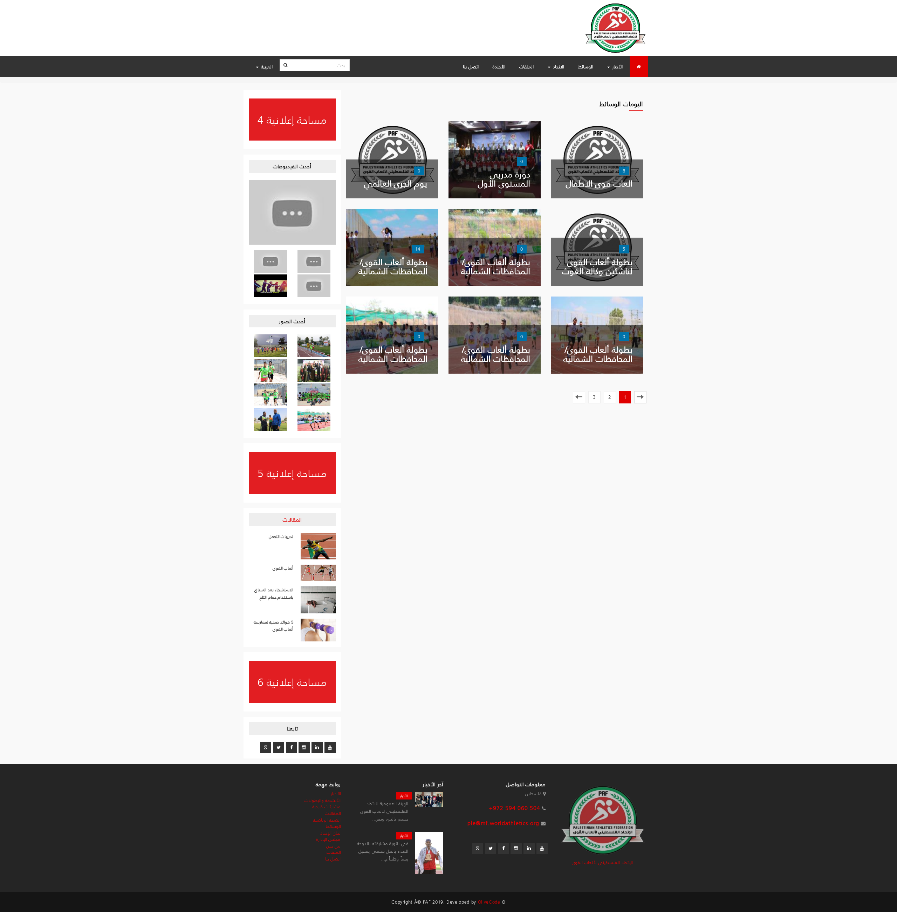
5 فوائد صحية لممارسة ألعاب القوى (274, 625)
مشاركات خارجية (326, 806)
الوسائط (585, 66)
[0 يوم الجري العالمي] (392, 159)
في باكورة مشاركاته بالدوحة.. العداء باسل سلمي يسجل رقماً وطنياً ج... (381, 851)
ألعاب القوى (283, 568)
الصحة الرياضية (327, 819)
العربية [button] (266, 66)
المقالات (292, 519)
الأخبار (404, 795)
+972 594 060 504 (514, 807)
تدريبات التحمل (281, 536)
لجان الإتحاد (330, 832)
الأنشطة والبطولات (322, 800)
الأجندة (499, 66)
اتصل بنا (471, 66)
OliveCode (489, 901)
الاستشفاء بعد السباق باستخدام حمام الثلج (273, 593)
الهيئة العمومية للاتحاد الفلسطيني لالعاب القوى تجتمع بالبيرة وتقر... (384, 811)
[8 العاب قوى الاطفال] (597, 159)
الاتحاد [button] (557, 66)
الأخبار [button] (617, 66)
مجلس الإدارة (328, 839)
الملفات (526, 66)
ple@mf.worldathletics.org (503, 822)
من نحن (333, 845)
